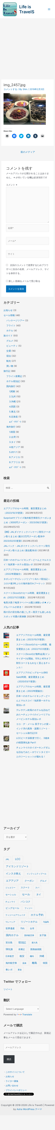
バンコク (25, 901)
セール (26, 894)
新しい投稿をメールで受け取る (24, 281)
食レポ (9, 969)
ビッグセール (12, 908)
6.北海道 (13, 416)
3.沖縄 (12, 401)
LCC (17, 859)
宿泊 (8, 355)
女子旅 (42, 935)
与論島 (46, 922)
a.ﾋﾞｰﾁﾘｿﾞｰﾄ (15, 421)
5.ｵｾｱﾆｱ (13, 452)
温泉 (24, 963)
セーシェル (11, 894)
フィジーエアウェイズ (15, 915)
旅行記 (7, 371)
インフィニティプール (36, 873)
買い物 (9, 366)
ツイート (8, 989)
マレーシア (10, 922)
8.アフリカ (14, 462)
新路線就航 (36, 949)
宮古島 (9, 942)
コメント (11, 184)
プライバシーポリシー (16, 1090)
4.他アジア (14, 447)
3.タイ (12, 442)
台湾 (32, 928)
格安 (22, 956)
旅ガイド (8, 335)
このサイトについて (15, 1072)
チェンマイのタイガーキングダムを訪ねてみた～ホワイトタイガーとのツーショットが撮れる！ (33, 752)
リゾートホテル (29, 921)
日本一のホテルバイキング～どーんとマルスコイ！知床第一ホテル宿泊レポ (33, 700)
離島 (34, 962)
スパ (37, 887)
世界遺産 (10, 928)
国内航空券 (29, 935)
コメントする (10, 89)
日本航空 (10, 956)
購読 (9, 1059)
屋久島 (35, 942)
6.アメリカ (14, 457)
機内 (32, 956)
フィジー (28, 908)
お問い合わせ (12, 1085)
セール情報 (9, 315)
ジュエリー (10, 887)
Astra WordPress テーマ (29, 1109)
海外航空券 (11, 963)
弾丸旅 (9, 949)
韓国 (45, 963)
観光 (8, 360)
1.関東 (12, 391)
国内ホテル (12, 935)
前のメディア (28, 151)
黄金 (20, 969)
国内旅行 (10, 386)
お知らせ (8, 310)
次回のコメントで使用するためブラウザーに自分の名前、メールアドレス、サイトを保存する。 (27, 269)
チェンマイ (10, 901)
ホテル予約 (37, 914)
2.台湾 (12, 437)
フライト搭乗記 (14, 376)
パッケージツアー (15, 320)
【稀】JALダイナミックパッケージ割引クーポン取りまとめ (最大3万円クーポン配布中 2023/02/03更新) (27, 536)
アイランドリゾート (17, 866)
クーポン (29, 880)
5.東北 (12, 411)
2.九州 (12, 396)
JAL (7, 859)
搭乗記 (21, 949)
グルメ (9, 340)
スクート (25, 887)
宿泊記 (22, 942)
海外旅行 (10, 426)
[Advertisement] (27, 47)
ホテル (9, 330)
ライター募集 (12, 1081)
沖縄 (41, 956)
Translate (27, 1014)
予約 (22, 928)
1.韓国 (12, 431)
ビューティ (12, 345)
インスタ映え (13, 873)
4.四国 (12, 406)
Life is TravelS (26, 9)
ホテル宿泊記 (13, 381)
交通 (8, 350)
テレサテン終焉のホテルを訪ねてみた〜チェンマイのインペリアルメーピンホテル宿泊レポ (33, 714)
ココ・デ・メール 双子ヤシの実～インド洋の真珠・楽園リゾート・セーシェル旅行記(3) (33, 728)
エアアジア (12, 880)
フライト (10, 325)
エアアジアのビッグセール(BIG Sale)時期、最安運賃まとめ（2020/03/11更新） (32, 677)
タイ (38, 894)
